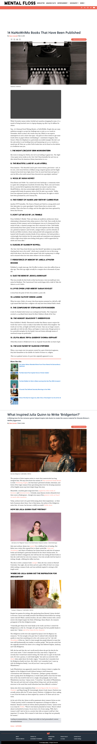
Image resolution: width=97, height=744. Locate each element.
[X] (84, 7)
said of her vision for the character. (34, 630)
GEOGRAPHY (74, 3)
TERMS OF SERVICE (20, 738)
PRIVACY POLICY (64, 736)
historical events (24, 493)
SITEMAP (50, 738)
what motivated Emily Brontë (51, 480)
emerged (34, 563)
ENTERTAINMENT (62, 3)
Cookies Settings (77, 738)
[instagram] (87, 7)
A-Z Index (63, 738)
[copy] (20, 39)
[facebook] (81, 7)
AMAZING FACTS (51, 3)
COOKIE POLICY (77, 736)
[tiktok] (90, 7)
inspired (32, 546)
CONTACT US (33, 736)
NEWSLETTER (41, 3)
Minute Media (45, 742)
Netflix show (48, 505)
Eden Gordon (13, 423)
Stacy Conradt (13, 36)
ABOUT (17, 736)
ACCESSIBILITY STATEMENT (36, 738)
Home (12, 726)
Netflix (22, 707)
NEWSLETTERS (51, 736)
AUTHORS (18, 726)
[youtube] (94, 7)
